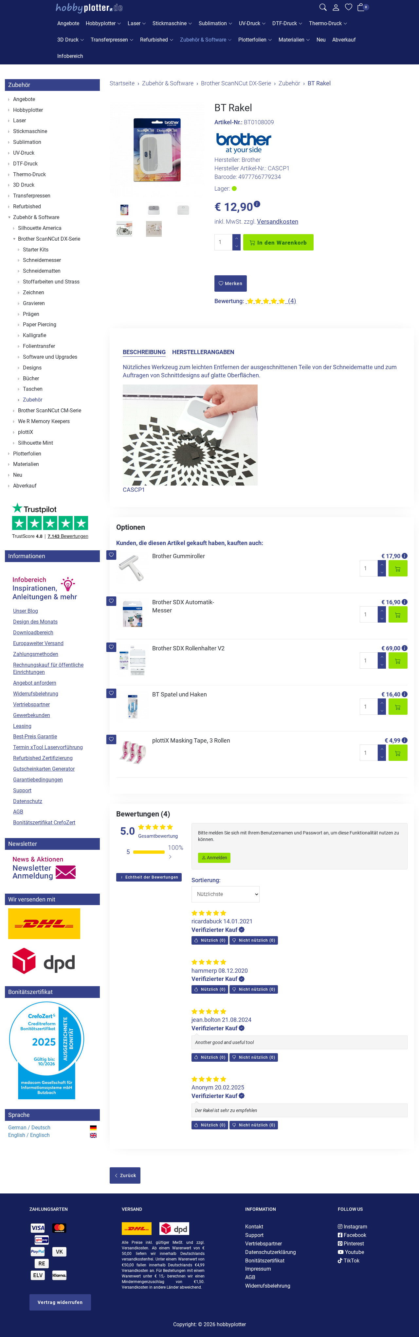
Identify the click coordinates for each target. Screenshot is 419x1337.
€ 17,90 (390, 556)
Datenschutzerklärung (270, 1252)
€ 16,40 (390, 694)
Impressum (258, 1269)
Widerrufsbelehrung (35, 694)
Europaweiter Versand (38, 643)
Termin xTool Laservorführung (48, 747)
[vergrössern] (157, 149)
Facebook (354, 1235)
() (213, 940)
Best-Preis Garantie (35, 736)
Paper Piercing (39, 324)
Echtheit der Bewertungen (151, 877)
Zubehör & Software (203, 40)
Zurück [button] (127, 1175)
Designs (32, 368)
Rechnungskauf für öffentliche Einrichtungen (48, 669)
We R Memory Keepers (44, 421)
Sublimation (213, 23)
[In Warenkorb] (398, 568)
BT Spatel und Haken (179, 694)
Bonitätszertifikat (264, 1261)
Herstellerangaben (203, 352)
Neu (321, 40)
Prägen (31, 314)
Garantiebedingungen (38, 780)
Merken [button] (233, 283)
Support (22, 790)
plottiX (25, 432)
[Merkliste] (348, 8)
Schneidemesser (42, 260)
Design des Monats (35, 622)
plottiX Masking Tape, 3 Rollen (191, 740)
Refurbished (154, 40)
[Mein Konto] (336, 9)
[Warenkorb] (361, 8)
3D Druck (68, 40)
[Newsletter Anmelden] (52, 868)
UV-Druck (249, 23)
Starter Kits (35, 250)
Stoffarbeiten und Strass (51, 282)
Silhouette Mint (35, 443)
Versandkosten (277, 221)
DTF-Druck (284, 23)
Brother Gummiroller (178, 556)
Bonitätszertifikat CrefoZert (44, 822)
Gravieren (34, 303)
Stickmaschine (170, 23)
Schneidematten (42, 271)
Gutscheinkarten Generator (44, 769)
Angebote (68, 23)
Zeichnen (33, 292)
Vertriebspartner (31, 704)
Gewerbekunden (31, 715)
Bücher (31, 378)
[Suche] (323, 8)
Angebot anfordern (34, 683)
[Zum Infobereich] (44, 585)
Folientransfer (39, 346)
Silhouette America (40, 228)
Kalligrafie (34, 335)
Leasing (22, 726)
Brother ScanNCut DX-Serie (49, 239)
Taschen (33, 389)
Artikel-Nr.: (228, 122)
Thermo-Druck (325, 23)
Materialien (291, 40)
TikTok (350, 1261)
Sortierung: (206, 880)
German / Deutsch (29, 1127)
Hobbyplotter (101, 23)
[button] (111, 555)
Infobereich (70, 56)
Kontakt (254, 1227)
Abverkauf (344, 40)
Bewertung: (229, 301)
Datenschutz (27, 801)
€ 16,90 (390, 602)
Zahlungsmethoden (35, 654)
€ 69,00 (390, 648)
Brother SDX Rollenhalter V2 (188, 648)
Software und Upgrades (50, 357)
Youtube (354, 1252)
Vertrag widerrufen (60, 1302)
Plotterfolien (252, 40)
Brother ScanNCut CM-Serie (49, 410)
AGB (18, 812)
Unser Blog (25, 611)
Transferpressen (109, 40)
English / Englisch (29, 1135)
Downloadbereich (33, 632)
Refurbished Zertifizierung (43, 758)
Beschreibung (144, 352)
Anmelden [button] (216, 857)
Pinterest (353, 1244)
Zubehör (19, 84)
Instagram (354, 1227)
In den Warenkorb (281, 242)
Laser (134, 23)
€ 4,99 (392, 740)
